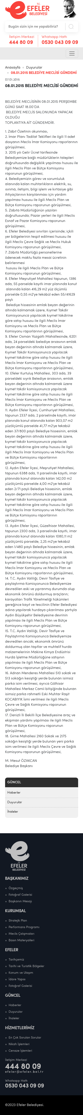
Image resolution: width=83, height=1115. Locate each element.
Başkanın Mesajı (20, 901)
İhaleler (12, 812)
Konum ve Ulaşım (21, 973)
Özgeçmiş (16, 888)
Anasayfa (12, 67)
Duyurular (34, 67)
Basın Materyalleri (21, 940)
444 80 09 (21, 42)
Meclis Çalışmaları (21, 934)
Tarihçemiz (16, 959)
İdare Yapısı (17, 979)
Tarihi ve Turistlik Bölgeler (26, 966)
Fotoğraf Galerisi (20, 895)
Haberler (14, 792)
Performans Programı (24, 927)
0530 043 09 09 (60, 42)
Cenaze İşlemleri (20, 1051)
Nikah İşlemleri (19, 1044)
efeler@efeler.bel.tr (24, 1072)
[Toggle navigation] (72, 53)
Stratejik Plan (18, 920)
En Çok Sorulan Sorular (25, 1037)
